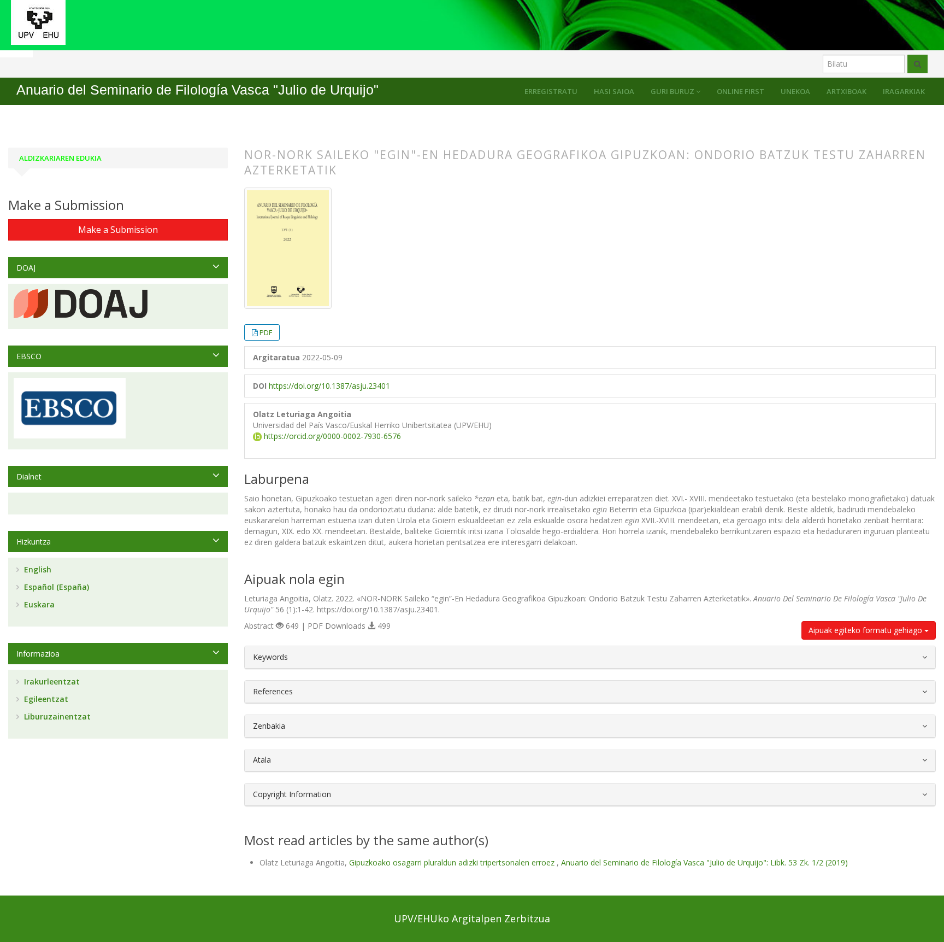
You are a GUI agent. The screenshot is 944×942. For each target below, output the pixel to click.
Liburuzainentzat (56, 716)
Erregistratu (550, 91)
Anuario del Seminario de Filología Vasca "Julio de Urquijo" (197, 90)
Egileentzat (45, 699)
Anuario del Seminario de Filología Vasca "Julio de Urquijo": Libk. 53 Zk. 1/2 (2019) (704, 862)
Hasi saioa (614, 91)
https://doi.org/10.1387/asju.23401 (329, 386)
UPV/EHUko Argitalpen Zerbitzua (472, 918)
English (36, 569)
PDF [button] (265, 332)
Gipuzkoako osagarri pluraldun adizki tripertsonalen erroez (453, 862)
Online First (740, 91)
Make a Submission (118, 230)
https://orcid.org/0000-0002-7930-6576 (331, 436)
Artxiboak (846, 91)
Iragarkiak (904, 91)
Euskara (38, 604)
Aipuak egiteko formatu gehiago (866, 630)
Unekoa (795, 91)
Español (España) (55, 587)
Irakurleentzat (51, 681)
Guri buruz (673, 91)
